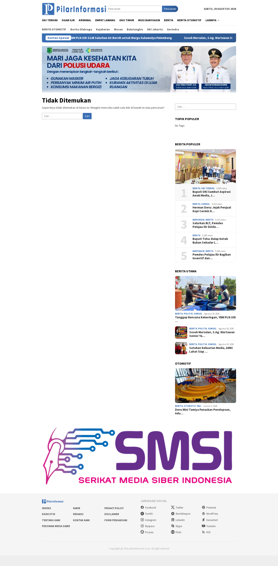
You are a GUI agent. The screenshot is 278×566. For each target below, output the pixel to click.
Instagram (150, 520)
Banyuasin (199, 219)
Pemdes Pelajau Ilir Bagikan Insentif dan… (212, 256)
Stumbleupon (183, 513)
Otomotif (190, 406)
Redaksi (78, 514)
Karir (76, 508)
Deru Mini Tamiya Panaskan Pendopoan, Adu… (203, 411)
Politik (188, 313)
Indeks (46, 508)
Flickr (178, 532)
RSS (208, 532)
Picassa (149, 532)
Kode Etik (48, 514)
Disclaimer (111, 514)
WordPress (212, 513)
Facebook (150, 507)
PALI (199, 406)
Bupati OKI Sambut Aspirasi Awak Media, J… (212, 193)
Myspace (149, 526)
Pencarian (170, 9)
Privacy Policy (114, 508)
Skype (179, 526)
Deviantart (212, 520)
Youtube (211, 526)
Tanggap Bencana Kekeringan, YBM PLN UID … (205, 319)
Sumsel (205, 204)
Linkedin (180, 520)
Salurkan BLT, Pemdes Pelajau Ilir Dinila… (208, 225)
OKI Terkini (208, 188)
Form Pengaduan (115, 520)
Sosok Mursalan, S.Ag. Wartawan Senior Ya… (212, 334)
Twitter (179, 507)
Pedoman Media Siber (56, 526)
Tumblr (149, 513)
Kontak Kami (81, 520)
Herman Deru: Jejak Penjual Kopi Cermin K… (212, 209)
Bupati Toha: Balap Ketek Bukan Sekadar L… (210, 240)
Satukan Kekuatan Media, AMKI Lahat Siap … (211, 349)
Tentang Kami (51, 520)
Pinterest (211, 507)
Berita (196, 188)
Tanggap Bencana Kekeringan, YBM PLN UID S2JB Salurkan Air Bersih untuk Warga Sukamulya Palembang (79, 38)
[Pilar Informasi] (74, 8)
